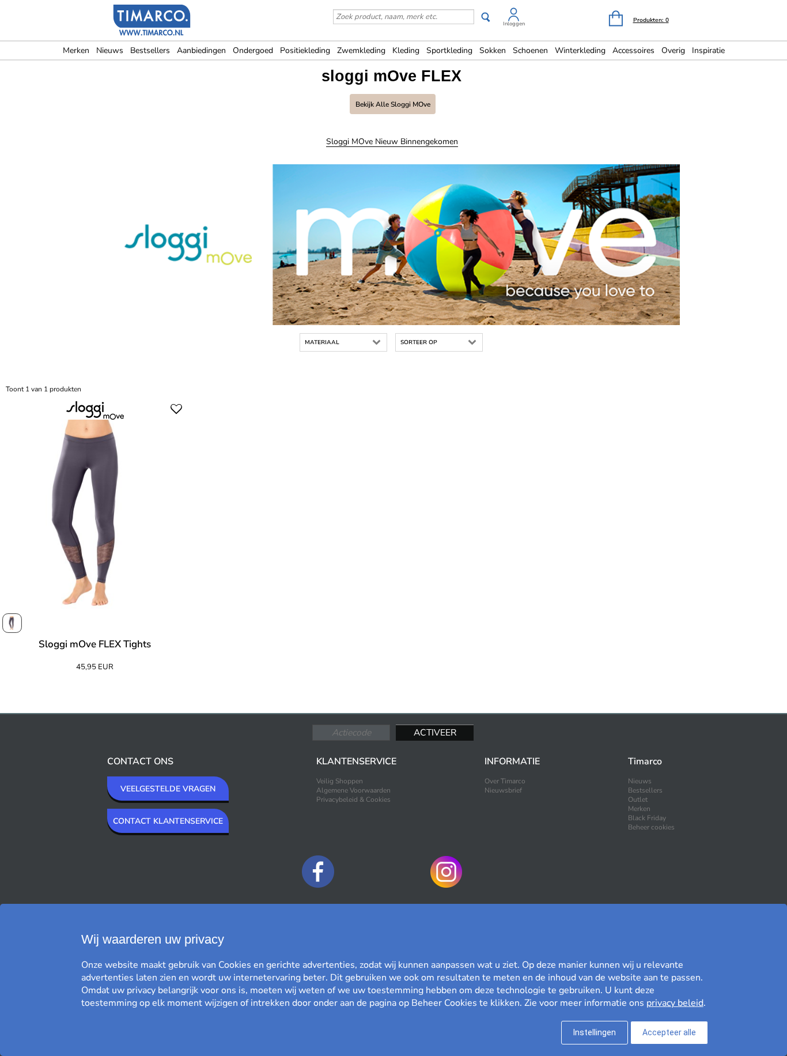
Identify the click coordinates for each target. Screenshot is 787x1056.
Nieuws (109, 50)
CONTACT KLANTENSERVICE (168, 821)
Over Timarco (505, 781)
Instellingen (594, 1032)
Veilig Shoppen (339, 781)
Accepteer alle (669, 1032)
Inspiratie (708, 50)
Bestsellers (150, 50)
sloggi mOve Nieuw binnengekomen (392, 141)
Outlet (638, 799)
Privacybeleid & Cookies (353, 799)
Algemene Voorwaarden (353, 790)
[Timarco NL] (152, 21)
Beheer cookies (651, 827)
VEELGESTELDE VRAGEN (167, 788)
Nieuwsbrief (503, 790)
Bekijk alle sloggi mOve (392, 104)
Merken (76, 50)
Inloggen (514, 23)
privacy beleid (674, 1003)
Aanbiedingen (201, 50)
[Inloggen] (514, 16)
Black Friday (647, 818)
